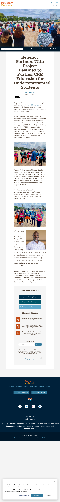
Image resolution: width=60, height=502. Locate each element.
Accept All (36, 495)
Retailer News (54, 49)
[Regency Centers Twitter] (26, 406)
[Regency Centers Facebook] (20, 406)
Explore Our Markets (29, 302)
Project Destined (33, 105)
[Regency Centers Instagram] (33, 406)
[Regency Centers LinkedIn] (40, 406)
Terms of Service (19, 438)
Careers (11, 386)
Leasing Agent (39, 392)
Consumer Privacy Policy (34, 358)
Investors (19, 386)
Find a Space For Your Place (29, 307)
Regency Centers (30, 92)
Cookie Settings (42, 438)
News (26, 386)
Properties (52, 6)
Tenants (41, 386)
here (34, 282)
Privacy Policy (27, 486)
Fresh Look (33, 386)
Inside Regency (32, 49)
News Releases (43, 49)
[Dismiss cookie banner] (54, 482)
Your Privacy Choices (24, 495)
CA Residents (30, 359)
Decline (49, 495)
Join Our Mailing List (29, 297)
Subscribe (30, 341)
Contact (48, 386)
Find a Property (22, 392)
